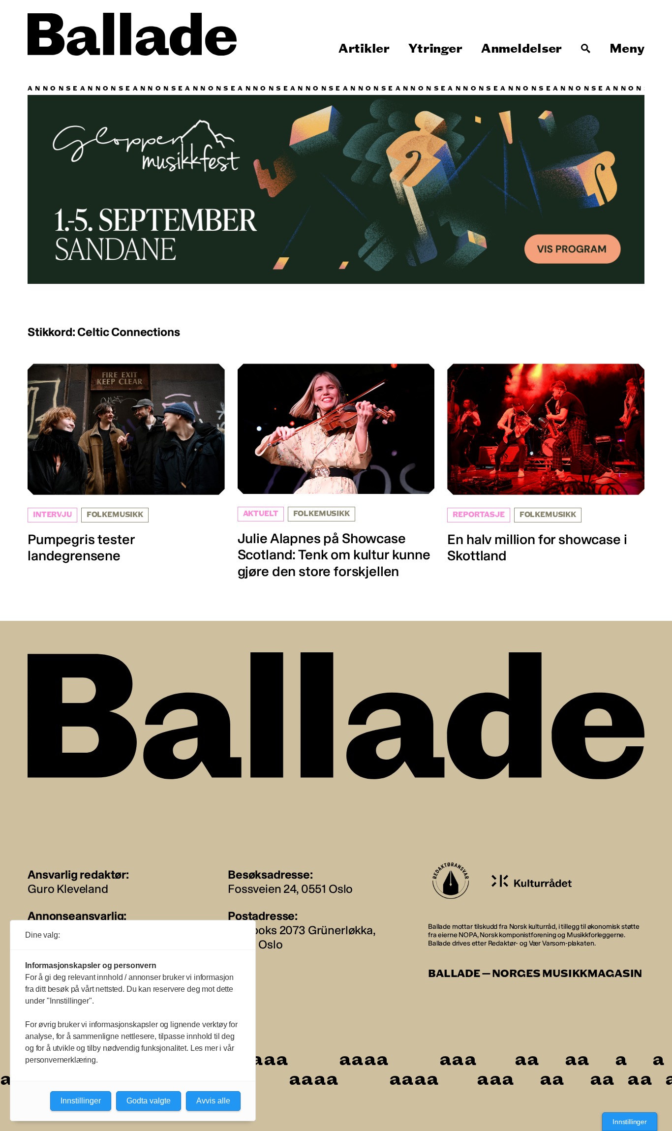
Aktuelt (260, 514)
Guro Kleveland (68, 889)
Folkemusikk (115, 515)
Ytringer (435, 49)
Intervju (52, 515)
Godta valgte (148, 1101)
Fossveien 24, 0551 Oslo (290, 889)
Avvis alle (213, 1101)
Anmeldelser (521, 49)
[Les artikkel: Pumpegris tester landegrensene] (126, 464)
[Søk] (586, 49)
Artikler (364, 49)
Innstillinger (629, 1122)
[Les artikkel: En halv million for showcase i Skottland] (545, 464)
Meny (627, 49)
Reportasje (478, 515)
